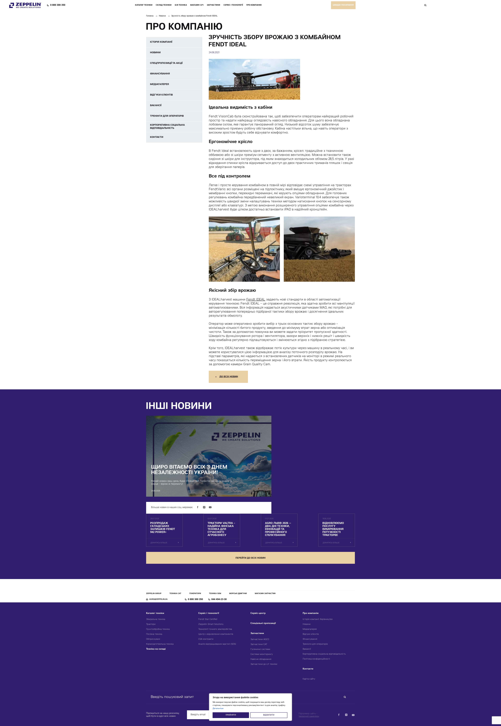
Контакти (308, 669)
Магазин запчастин (265, 594)
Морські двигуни (238, 594)
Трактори (151, 624)
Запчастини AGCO (259, 639)
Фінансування (310, 639)
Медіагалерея (310, 629)
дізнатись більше (158, 543)
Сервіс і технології (208, 613)
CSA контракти (205, 639)
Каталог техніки (155, 613)
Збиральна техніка (155, 619)
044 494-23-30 (219, 599)
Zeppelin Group (153, 594)
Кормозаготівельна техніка (160, 644)
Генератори (195, 594)
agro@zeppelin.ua (158, 599)
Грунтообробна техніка (158, 629)
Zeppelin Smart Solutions (210, 624)
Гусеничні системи (260, 649)
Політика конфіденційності (316, 659)
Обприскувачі (153, 639)
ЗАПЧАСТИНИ (213, 5)
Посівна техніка (154, 634)
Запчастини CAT (258, 644)
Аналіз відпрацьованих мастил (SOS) (217, 644)
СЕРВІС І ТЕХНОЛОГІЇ (233, 5)
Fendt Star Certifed (207, 619)
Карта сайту (309, 679)
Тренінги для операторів (315, 644)
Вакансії (307, 649)
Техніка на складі (156, 649)
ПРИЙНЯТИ (231, 715)
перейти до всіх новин (250, 558)
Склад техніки (163, 5)
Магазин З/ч (196, 5)
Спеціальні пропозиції (263, 623)
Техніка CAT (175, 594)
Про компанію (311, 613)
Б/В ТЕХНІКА (181, 5)
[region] (250, 707)
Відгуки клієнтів (311, 634)
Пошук (425, 5)
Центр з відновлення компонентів (215, 634)
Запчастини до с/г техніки (263, 664)
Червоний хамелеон (309, 716)
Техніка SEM (215, 594)
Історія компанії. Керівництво (318, 619)
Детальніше (218, 709)
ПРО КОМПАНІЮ (254, 5)
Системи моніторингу (261, 654)
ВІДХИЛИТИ (268, 715)
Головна (149, 16)
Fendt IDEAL (255, 299)
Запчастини (257, 633)
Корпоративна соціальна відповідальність (324, 654)
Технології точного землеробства (215, 629)
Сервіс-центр (258, 613)
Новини (162, 16)
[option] (244, 249)
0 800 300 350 (57, 5)
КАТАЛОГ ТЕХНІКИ (143, 5)
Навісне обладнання (260, 659)
